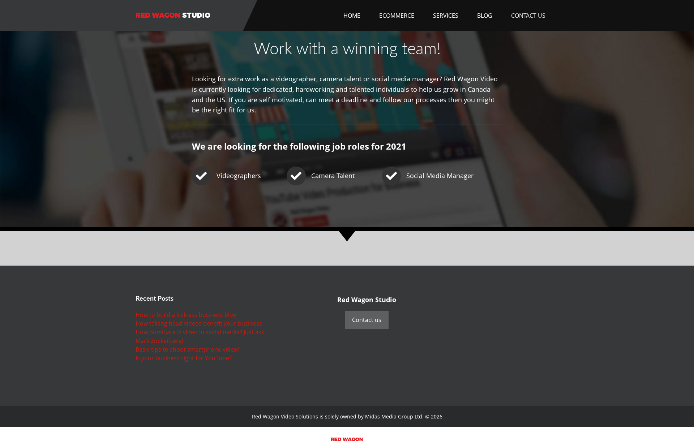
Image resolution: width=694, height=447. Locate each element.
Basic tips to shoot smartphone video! (187, 349)
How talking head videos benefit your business (199, 323)
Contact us (366, 320)
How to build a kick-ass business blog (186, 315)
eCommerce (396, 16)
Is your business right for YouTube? (184, 358)
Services (445, 16)
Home (351, 16)
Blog (484, 16)
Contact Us (528, 16)
